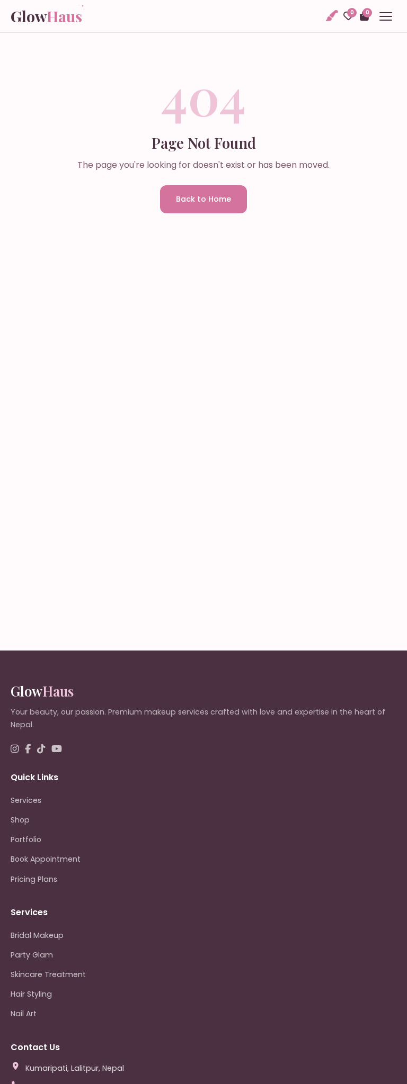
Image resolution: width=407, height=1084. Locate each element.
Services (26, 800)
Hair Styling (31, 994)
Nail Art (24, 1013)
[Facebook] (28, 749)
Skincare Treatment (48, 974)
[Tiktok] (41, 749)
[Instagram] (15, 749)
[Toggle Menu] (385, 16)
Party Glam (32, 955)
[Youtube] (56, 749)
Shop (20, 820)
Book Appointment (46, 859)
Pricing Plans (34, 879)
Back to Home (203, 199)
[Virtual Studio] (331, 16)
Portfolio (26, 839)
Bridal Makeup (37, 935)
